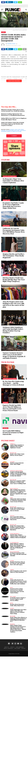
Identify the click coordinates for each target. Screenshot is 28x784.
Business (12, 129)
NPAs (20, 131)
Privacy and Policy (8, 648)
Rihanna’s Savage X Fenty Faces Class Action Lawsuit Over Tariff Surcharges (13, 110)
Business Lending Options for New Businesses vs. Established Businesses (13, 114)
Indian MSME (11, 130)
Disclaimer (17, 648)
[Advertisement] (14, 720)
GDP (7, 130)
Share (10, 2)
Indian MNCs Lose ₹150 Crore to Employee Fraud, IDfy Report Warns (13, 119)
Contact (12, 647)
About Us (6, 647)
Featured (3, 130)
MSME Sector (16, 131)
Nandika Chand (11, 43)
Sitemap (23, 648)
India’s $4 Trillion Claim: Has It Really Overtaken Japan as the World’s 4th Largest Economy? (12, 124)
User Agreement (20, 647)
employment (21, 129)
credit (16, 129)
